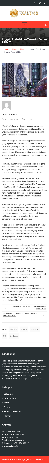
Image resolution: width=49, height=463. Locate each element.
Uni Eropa (14, 336)
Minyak (7, 416)
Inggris (24, 329)
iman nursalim (9, 114)
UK (4, 336)
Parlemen (35, 329)
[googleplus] (44, 3)
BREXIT (13, 329)
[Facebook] (35, 3)
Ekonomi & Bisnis (11, 119)
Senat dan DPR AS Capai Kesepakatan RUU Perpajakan (29, 307)
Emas (7, 407)
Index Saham (10, 398)
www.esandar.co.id (10, 446)
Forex (6, 402)
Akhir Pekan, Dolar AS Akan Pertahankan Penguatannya (20, 314)
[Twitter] (40, 3)
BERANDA (8, 394)
